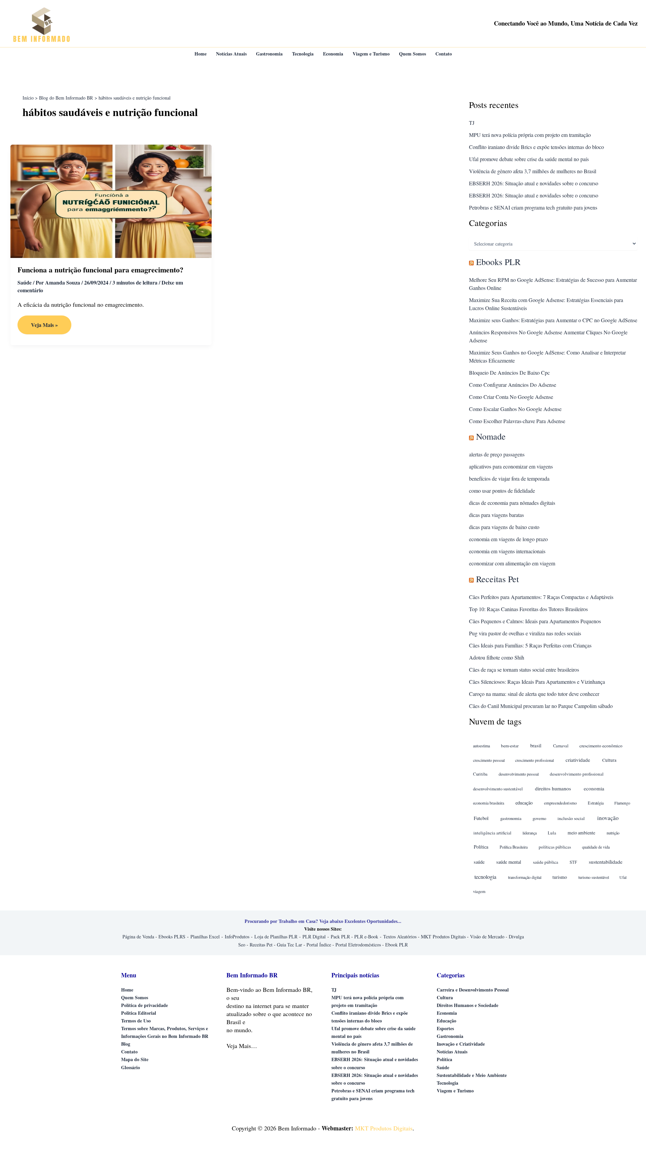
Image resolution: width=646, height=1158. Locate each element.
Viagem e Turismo (455, 1090)
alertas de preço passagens (497, 454)
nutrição (613, 832)
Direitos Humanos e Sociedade (467, 1005)
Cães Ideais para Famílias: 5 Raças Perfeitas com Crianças (530, 645)
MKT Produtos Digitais (443, 936)
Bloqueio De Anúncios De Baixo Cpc (509, 372)
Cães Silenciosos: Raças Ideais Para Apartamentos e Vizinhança (537, 681)
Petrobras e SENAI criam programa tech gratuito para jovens (533, 207)
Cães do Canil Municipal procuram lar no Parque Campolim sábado (541, 705)
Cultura (609, 760)
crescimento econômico (600, 746)
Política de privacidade (144, 1005)
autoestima (481, 745)
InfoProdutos (237, 936)
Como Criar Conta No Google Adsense (511, 396)
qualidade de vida (596, 847)
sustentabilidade (605, 861)
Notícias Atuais (452, 1051)
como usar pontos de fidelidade (502, 490)
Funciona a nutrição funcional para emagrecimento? (100, 269)
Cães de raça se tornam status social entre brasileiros (524, 669)
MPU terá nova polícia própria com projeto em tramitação (530, 134)
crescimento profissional (534, 760)
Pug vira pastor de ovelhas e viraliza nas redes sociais (525, 633)
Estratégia (596, 803)
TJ (471, 122)
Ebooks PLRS (171, 936)
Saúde (24, 282)
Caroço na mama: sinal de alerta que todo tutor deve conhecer (534, 693)
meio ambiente (581, 832)
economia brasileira (488, 803)
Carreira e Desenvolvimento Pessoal (473, 989)
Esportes (445, 1028)
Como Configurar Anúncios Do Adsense (512, 384)
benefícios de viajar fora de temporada (509, 478)
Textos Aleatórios (400, 936)
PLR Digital (314, 936)
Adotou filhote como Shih (496, 657)
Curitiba (480, 774)
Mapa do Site (134, 1059)
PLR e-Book (366, 936)
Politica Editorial (138, 1012)
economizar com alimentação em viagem (512, 563)
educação (524, 802)
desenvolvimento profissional (577, 774)
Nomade (491, 436)
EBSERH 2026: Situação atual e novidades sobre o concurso (533, 183)
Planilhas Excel (205, 936)
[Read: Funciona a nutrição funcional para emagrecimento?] (111, 200)
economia (594, 788)
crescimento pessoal (489, 760)
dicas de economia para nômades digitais (512, 502)
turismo (559, 877)
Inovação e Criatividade (461, 1043)
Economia (447, 1012)
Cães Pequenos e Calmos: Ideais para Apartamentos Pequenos (535, 621)
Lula (552, 833)
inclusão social (571, 818)
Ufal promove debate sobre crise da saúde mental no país (529, 158)
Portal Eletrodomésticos (358, 944)
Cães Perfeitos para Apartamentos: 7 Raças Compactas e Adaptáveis (541, 596)
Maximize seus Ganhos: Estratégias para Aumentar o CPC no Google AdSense (553, 320)
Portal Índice (319, 944)
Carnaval (560, 746)
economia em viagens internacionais (507, 551)
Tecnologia (447, 1082)
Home (127, 989)
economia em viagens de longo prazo (508, 539)
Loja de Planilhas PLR (275, 936)
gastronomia (511, 818)
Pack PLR (340, 936)
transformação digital (524, 877)
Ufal (622, 877)
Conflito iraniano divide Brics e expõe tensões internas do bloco (536, 146)
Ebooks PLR (498, 261)
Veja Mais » (49, 327)
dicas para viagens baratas (496, 514)
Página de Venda (138, 936)
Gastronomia (450, 1036)
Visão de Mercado (487, 936)
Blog (125, 1043)
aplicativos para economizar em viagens (511, 466)
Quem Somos (134, 997)
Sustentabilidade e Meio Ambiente (472, 1075)
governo (539, 818)
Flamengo (622, 803)
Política (481, 847)
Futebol (481, 818)
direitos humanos (553, 788)
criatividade (578, 759)
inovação (608, 818)
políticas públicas (555, 847)
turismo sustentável (593, 877)
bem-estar (509, 746)
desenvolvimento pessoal (519, 774)
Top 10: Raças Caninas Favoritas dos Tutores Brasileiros (528, 608)
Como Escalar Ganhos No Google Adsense (515, 408)
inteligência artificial (492, 833)
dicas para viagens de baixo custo (504, 526)
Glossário (130, 1067)
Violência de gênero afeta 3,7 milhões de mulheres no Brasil (532, 171)
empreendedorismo (560, 803)
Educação (446, 1020)
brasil (535, 745)
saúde (479, 862)
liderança (530, 832)
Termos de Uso (136, 1020)
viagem (479, 891)
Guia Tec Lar (289, 944)
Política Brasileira (514, 847)
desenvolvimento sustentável (498, 789)
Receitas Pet (497, 579)
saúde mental (508, 862)
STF (573, 862)
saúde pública (545, 862)
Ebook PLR (396, 944)
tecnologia (485, 877)
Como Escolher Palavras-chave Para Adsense (517, 420)
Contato (129, 1051)
